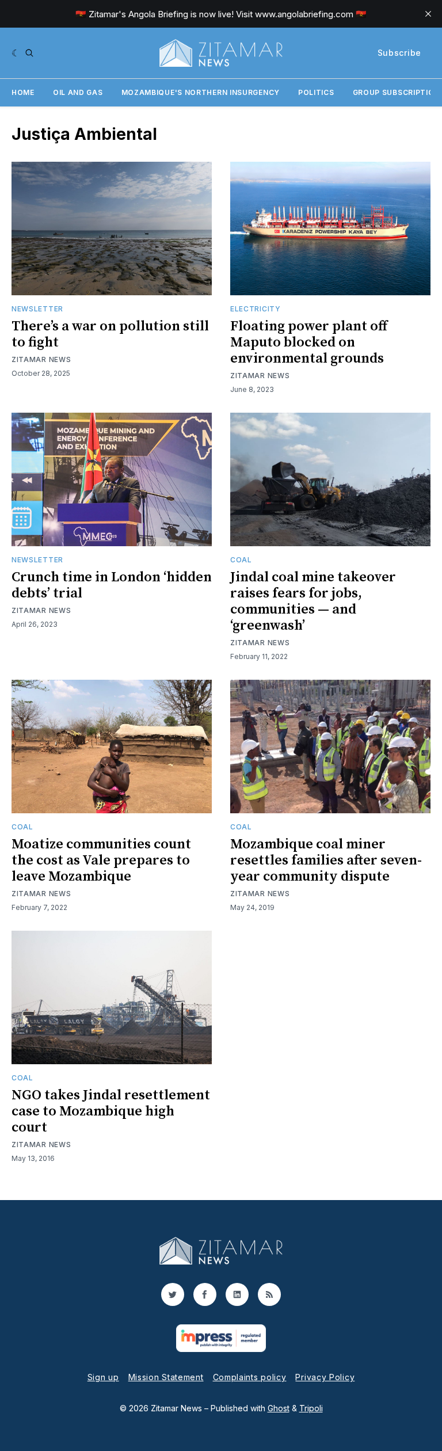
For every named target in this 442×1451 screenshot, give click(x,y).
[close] (428, 14)
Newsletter (37, 308)
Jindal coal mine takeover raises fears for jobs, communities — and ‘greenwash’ (313, 601)
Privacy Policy (325, 1377)
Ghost (278, 1408)
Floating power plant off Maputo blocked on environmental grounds (308, 342)
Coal (241, 559)
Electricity (255, 308)
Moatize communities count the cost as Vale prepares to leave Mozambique (101, 860)
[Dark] (16, 53)
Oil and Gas (78, 92)
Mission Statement (166, 1377)
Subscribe (399, 53)
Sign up (103, 1377)
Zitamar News (41, 359)
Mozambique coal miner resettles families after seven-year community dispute (326, 860)
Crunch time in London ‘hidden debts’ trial (112, 585)
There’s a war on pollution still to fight (110, 334)
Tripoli (311, 1408)
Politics (316, 92)
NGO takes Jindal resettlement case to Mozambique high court (111, 1111)
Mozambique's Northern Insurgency (200, 92)
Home (23, 92)
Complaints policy (250, 1377)
